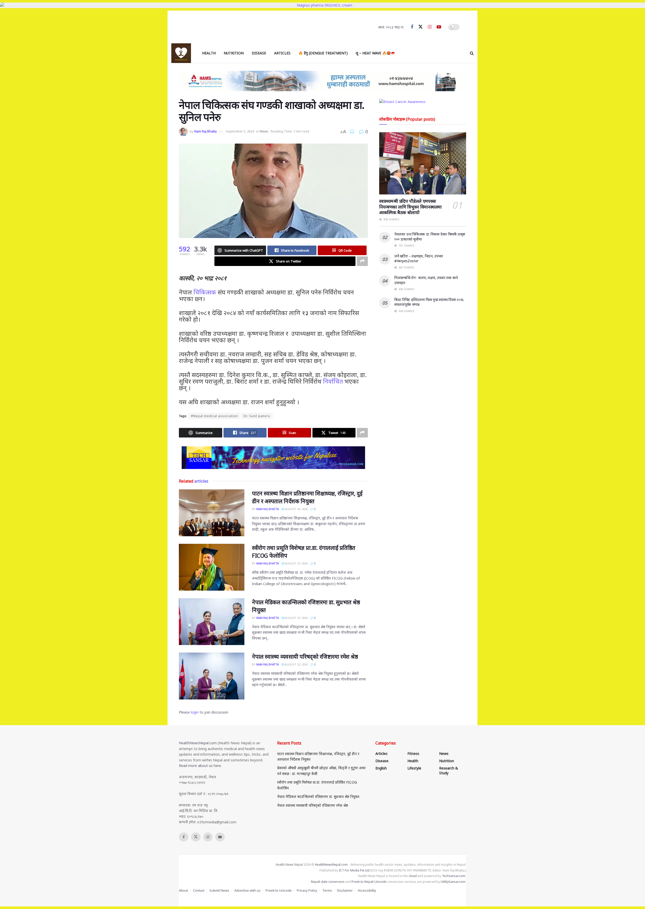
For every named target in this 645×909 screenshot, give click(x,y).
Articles (282, 53)
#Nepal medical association (214, 416)
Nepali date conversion (327, 882)
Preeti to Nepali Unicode (368, 882)
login (195, 712)
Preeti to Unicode (279, 890)
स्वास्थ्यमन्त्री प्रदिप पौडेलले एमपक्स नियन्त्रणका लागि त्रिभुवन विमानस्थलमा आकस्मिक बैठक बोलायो (410, 206)
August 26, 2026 (296, 509)
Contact (198, 890)
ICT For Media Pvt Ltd (354, 870)
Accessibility (367, 890)
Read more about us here (200, 765)
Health (209, 53)
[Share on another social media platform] (362, 261)
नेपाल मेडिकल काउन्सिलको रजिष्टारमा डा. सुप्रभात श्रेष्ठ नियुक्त (318, 796)
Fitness (413, 753)
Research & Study (448, 770)
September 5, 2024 (240, 131)
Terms (327, 890)
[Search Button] (472, 53)
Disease (259, 53)
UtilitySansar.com (453, 882)
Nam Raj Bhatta (205, 131)
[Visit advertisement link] (273, 457)
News (264, 131)
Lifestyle (414, 768)
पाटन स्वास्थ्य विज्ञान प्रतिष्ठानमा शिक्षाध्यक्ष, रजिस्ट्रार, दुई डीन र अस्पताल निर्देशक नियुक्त (307, 497)
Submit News (219, 890)
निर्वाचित (333, 381)
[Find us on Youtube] (439, 27)
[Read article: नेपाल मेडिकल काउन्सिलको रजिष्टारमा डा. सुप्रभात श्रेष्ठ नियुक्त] (211, 621)
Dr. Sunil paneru (257, 416)
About (183, 890)
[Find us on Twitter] (420, 27)
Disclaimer (345, 890)
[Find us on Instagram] (430, 27)
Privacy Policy (307, 890)
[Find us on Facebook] (412, 27)
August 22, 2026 (296, 618)
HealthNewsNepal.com (198, 742)
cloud (413, 876)
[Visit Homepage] (181, 53)
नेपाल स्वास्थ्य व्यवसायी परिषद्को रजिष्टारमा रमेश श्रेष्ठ (305, 656)
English (381, 768)
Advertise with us (247, 890)
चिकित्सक (205, 292)
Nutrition (234, 53)
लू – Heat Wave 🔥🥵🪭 (375, 53)
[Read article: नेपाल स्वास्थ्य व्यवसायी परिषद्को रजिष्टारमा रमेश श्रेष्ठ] (211, 676)
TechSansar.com (453, 876)
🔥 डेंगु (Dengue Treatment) (323, 53)
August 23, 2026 (296, 563)
